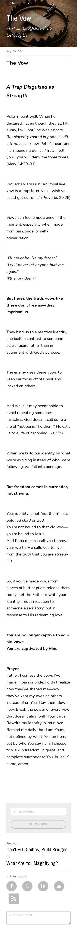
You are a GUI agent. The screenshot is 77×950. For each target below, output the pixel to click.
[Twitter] (27, 886)
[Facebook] (11, 886)
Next (9, 857)
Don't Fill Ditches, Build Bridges (36, 849)
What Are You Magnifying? (32, 863)
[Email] (59, 886)
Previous (12, 843)
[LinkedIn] (43, 886)
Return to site (22, 3)
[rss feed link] (14, 898)
